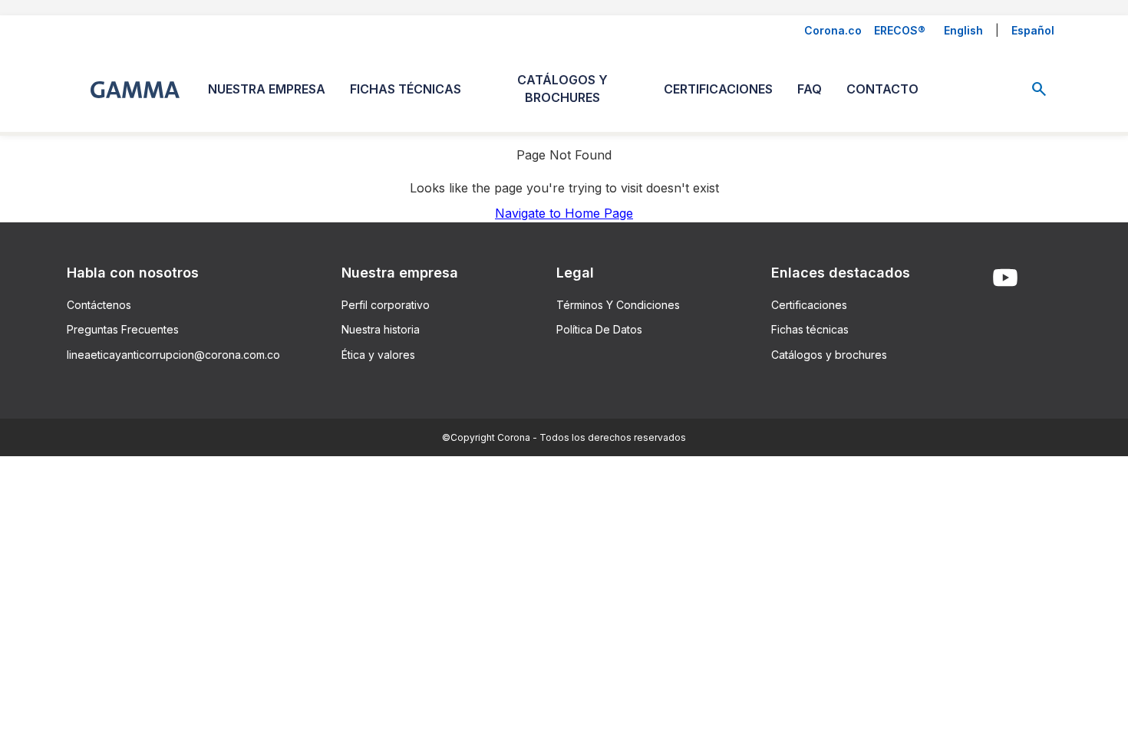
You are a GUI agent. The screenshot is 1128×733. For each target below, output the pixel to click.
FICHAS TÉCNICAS (405, 89)
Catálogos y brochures (829, 354)
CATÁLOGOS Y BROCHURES (562, 88)
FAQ (809, 89)
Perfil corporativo (385, 304)
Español (1032, 30)
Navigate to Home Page (564, 213)
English (963, 30)
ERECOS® (899, 30)
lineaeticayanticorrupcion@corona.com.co (173, 354)
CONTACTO (882, 89)
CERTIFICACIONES (718, 89)
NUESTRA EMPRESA (266, 89)
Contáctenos (99, 304)
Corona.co (833, 30)
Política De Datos (599, 329)
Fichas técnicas (810, 329)
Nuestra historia (380, 329)
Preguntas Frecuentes (123, 329)
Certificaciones (809, 304)
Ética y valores (378, 354)
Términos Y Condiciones (618, 304)
